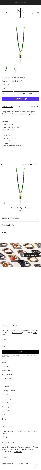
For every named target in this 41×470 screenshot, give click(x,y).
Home (3, 78)
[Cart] (38, 13)
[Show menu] (2, 13)
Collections (5, 366)
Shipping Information (10, 218)
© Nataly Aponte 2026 (8, 464)
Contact (4, 419)
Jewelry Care (6, 232)
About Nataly (6, 411)
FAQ (3, 415)
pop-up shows (17, 332)
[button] (7, 13)
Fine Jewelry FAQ (8, 225)
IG (12, 431)
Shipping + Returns (8, 391)
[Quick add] (4, 203)
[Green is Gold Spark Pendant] (20, 187)
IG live (35, 332)
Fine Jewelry (6, 370)
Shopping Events (7, 379)
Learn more (18, 451)
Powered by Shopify (22, 464)
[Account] (33, 13)
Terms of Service (6, 356)
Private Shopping (7, 374)
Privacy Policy (32, 355)
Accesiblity (5, 407)
